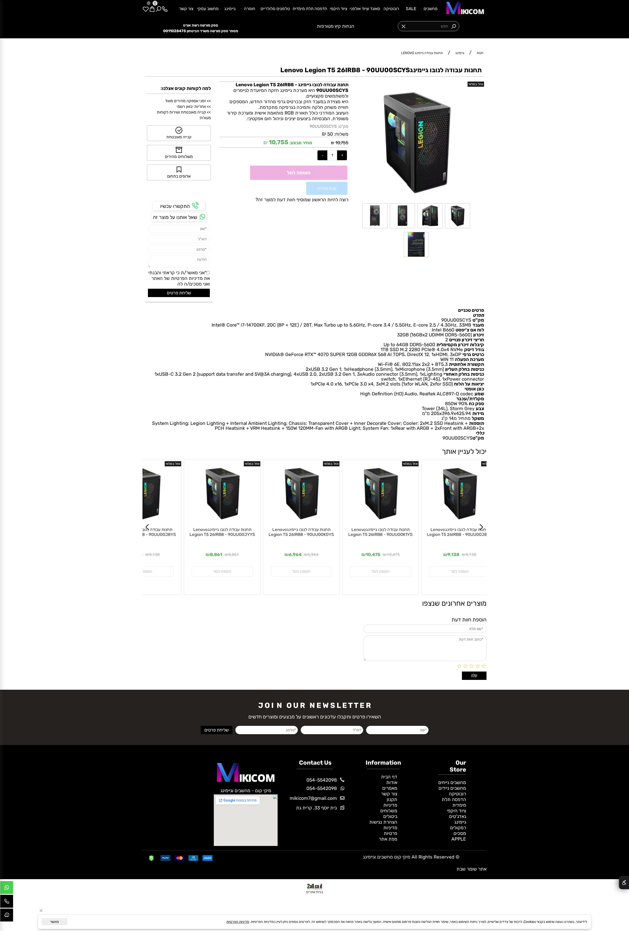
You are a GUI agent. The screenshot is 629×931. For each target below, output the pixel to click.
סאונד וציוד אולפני (365, 8)
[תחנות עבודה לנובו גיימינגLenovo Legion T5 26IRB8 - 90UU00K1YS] (314, 522)
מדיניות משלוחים (388, 808)
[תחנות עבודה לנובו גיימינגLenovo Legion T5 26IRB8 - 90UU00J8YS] (393, 522)
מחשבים (431, 8)
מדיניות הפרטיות (187, 278)
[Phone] (165, 8)
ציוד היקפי (338, 8)
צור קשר (186, 8)
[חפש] (158, 8)
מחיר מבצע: (300, 142)
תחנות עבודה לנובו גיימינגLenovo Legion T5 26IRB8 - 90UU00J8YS (394, 532)
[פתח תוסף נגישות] (624, 882)
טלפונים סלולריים (275, 8)
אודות (391, 782)
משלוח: (341, 134)
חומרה (249, 8)
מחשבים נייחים (452, 782)
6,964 (247, 555)
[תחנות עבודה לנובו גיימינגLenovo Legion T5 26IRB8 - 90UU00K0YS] (235, 522)
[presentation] (264, 26)
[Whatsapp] (6, 888)
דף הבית (389, 777)
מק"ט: (343, 126)
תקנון (392, 799)
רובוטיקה (391, 8)
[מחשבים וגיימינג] (463, 8)
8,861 (168, 555)
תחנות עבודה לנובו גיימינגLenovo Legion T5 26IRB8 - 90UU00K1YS (314, 532)
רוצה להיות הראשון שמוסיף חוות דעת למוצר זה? (302, 199)
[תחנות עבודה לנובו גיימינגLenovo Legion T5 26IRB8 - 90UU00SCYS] (457, 228)
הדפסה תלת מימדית (310, 8)
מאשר (54, 922)
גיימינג (230, 8)
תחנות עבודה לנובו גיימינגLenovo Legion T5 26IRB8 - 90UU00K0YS (235, 532)
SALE (411, 8)
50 (330, 134)
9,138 (405, 555)
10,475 (327, 555)
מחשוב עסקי (208, 8)
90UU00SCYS (323, 126)
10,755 (341, 142)
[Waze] (6, 916)
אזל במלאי (476, 84)
